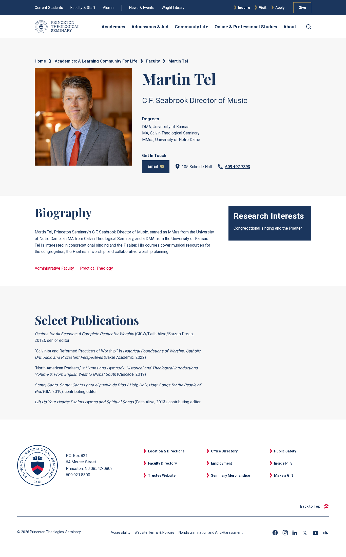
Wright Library (173, 7)
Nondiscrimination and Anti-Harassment (211, 532)
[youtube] (316, 533)
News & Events (141, 7)
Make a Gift (283, 475)
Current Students (49, 7)
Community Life (191, 26)
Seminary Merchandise (230, 475)
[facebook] (275, 532)
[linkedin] (295, 532)
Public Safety (285, 451)
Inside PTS (283, 463)
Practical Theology (96, 268)
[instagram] (285, 533)
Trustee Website (162, 475)
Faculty (153, 61)
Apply (279, 8)
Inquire (244, 8)
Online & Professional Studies (246, 26)
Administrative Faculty (54, 268)
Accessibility (120, 532)
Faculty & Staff (82, 7)
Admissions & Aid (149, 26)
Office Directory (224, 451)
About (289, 26)
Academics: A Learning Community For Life (96, 61)
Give (302, 8)
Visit (262, 8)
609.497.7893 (237, 166)
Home (40, 61)
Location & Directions (166, 451)
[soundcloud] (326, 532)
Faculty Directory (162, 463)
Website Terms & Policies (154, 532)
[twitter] (305, 533)
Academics (113, 26)
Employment (221, 463)
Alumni (108, 7)
